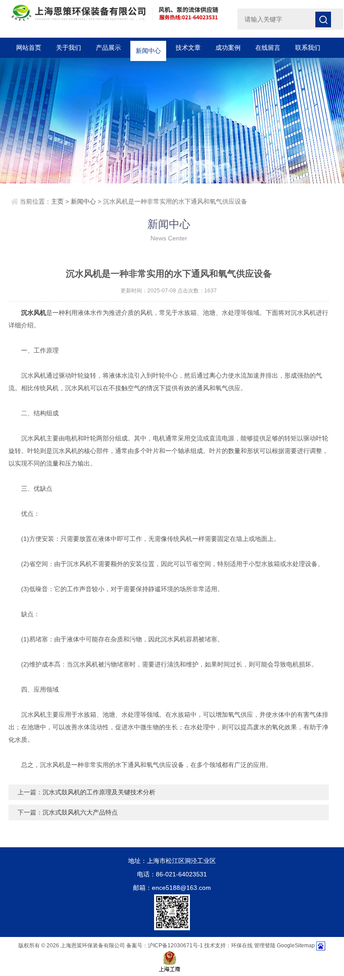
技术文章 (188, 47)
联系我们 (307, 47)
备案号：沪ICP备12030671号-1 (164, 945)
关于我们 (68, 47)
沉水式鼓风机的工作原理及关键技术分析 (99, 792)
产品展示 (108, 47)
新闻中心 (148, 47)
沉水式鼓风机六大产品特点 (80, 812)
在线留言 (267, 47)
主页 (57, 201)
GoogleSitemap (296, 945)
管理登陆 (264, 945)
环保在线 (242, 945)
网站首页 (28, 47)
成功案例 (228, 47)
